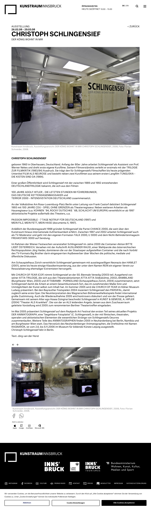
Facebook (28, 483)
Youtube (43, 483)
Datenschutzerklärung (136, 483)
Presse (90, 483)
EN (127, 6)
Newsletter (106, 483)
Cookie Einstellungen (76, 503)
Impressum (118, 483)
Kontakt (76, 483)
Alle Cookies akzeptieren (124, 503)
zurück (134, 26)
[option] (75, 380)
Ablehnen (27, 503)
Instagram (13, 483)
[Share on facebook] (13, 417)
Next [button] (17, 345)
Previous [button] (13, 345)
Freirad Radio (59, 483)
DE (123, 6)
